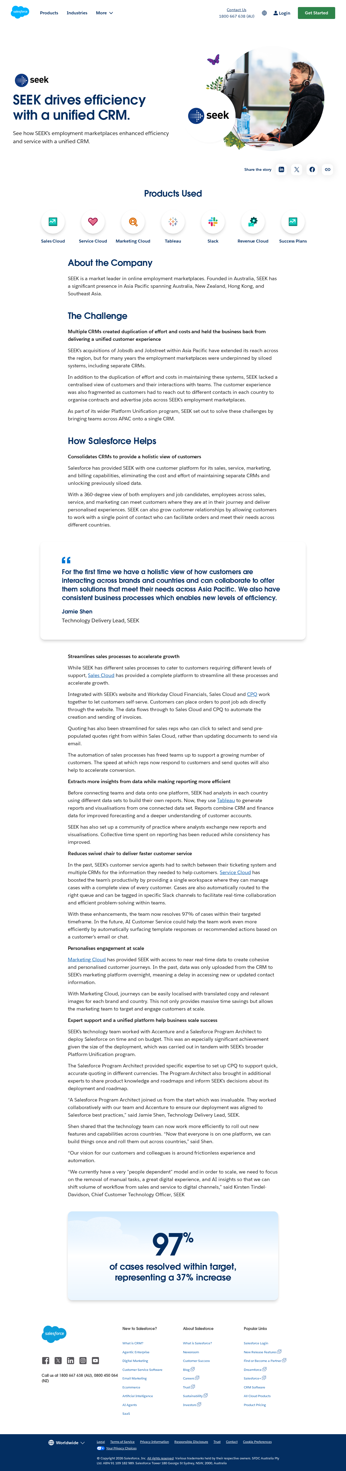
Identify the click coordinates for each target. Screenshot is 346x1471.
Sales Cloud (53, 241)
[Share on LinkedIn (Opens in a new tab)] (281, 169)
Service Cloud (93, 241)
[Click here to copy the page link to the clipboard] (327, 169)
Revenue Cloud (253, 241)
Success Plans (293, 241)
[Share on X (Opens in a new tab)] (296, 169)
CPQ (252, 694)
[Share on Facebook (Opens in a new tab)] (312, 169)
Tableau (173, 241)
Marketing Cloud (133, 241)
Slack (213, 241)
